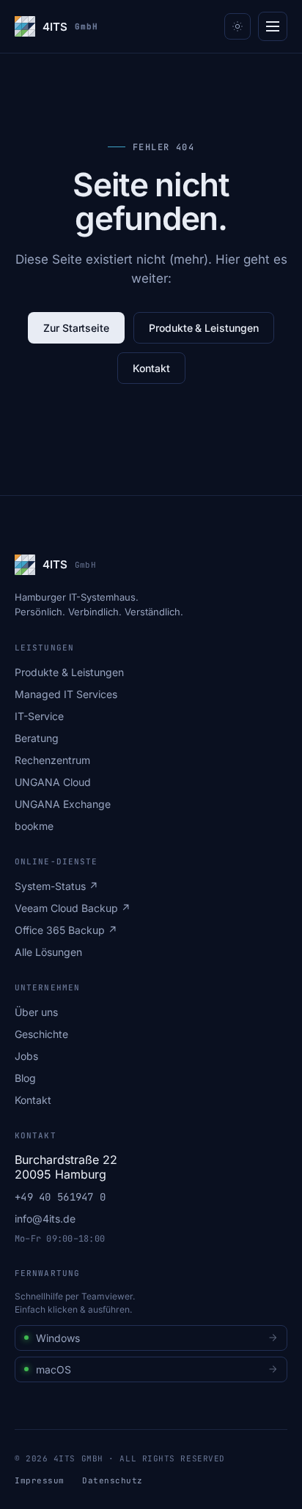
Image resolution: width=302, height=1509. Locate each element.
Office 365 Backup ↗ (66, 930)
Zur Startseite (76, 328)
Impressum (40, 1480)
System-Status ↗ (56, 886)
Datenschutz (112, 1480)
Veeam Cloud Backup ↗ (72, 908)
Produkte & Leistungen (204, 328)
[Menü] (272, 26)
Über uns (36, 1012)
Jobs (26, 1056)
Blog (25, 1078)
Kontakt (151, 368)
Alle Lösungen (48, 952)
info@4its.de (45, 1218)
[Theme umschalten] (237, 26)
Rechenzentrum (52, 760)
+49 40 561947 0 (60, 1197)
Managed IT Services (66, 694)
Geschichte (41, 1034)
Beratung (37, 738)
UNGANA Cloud (53, 782)
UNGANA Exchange (63, 804)
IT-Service (39, 716)
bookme (34, 826)
